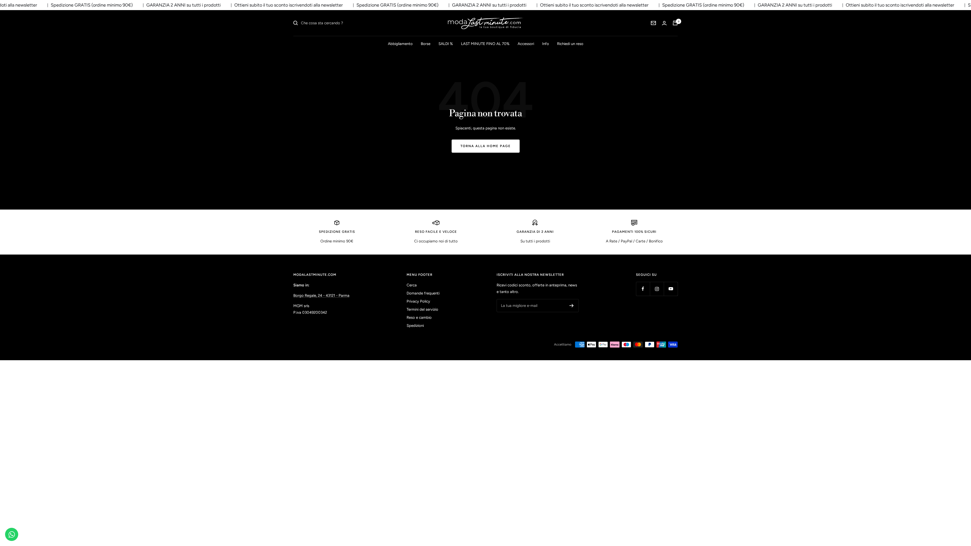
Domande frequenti (423, 293)
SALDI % (445, 43)
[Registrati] (571, 305)
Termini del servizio (422, 309)
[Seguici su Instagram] (657, 289)
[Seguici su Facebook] (643, 289)
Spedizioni (415, 325)
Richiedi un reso (570, 43)
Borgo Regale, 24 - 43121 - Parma (321, 295)
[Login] (664, 23)
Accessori (526, 43)
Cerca (412, 285)
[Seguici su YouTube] (671, 289)
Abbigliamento (400, 43)
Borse (425, 43)
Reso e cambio (419, 317)
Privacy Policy (418, 301)
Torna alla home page (485, 146)
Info (545, 43)
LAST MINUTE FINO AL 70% (485, 43)
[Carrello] (675, 23)
